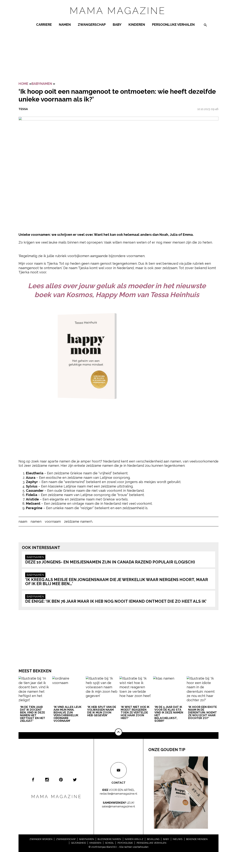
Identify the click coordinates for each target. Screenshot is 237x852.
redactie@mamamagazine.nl (118, 793)
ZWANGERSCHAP (92, 24)
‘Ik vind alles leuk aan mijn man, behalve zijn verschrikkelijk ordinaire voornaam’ (67, 714)
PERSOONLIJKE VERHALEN (173, 24)
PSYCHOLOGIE (125, 842)
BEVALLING (153, 839)
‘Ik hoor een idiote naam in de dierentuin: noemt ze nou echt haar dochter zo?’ (202, 713)
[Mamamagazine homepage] (118, 17)
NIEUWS (177, 839)
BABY (117, 24)
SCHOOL (109, 842)
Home (23, 84)
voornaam (53, 521)
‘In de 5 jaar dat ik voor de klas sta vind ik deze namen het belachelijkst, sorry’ (168, 714)
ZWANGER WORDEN (40, 839)
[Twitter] (75, 779)
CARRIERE (44, 24)
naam (23, 521)
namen (36, 521)
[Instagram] (47, 779)
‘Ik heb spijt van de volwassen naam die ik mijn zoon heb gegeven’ (101, 711)
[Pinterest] (61, 779)
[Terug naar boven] (118, 732)
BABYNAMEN (41, 84)
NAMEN (65, 24)
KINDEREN (136, 24)
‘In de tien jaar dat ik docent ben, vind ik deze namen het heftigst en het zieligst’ (32, 714)
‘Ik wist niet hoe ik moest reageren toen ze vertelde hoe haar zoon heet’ (135, 713)
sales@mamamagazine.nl (118, 806)
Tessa (23, 109)
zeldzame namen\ (78, 521)
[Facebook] (33, 779)
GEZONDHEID (78, 842)
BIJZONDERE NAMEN (109, 839)
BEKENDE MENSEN (197, 839)
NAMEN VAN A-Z (134, 839)
